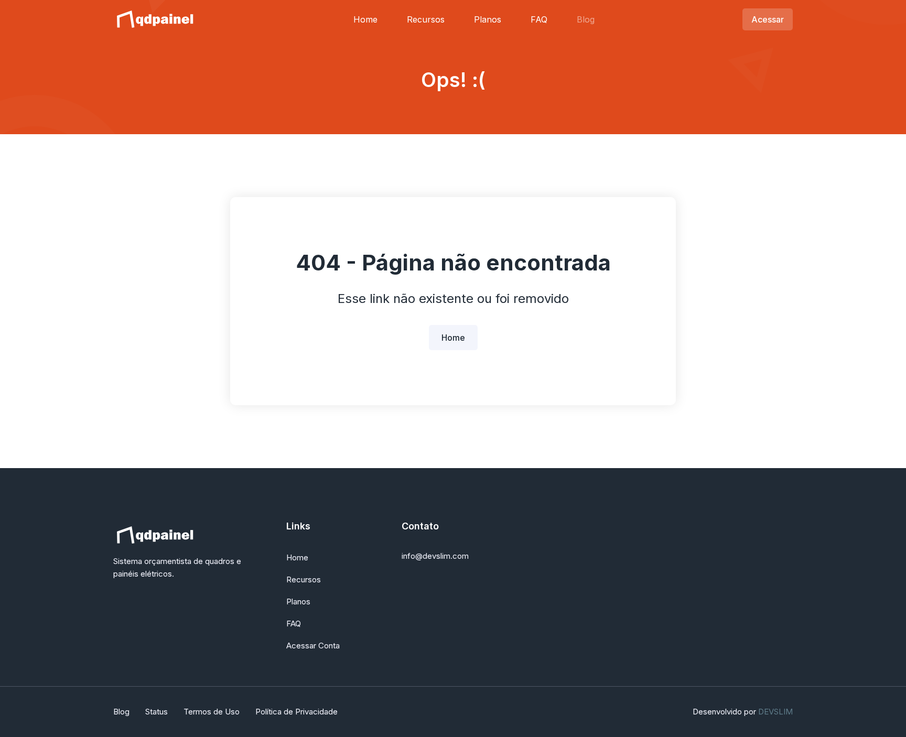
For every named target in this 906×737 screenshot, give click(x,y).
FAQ (539, 19)
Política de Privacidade (296, 712)
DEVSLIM (775, 712)
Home (365, 19)
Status (156, 712)
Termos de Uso (212, 712)
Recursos (426, 19)
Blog (586, 19)
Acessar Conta (313, 646)
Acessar (767, 19)
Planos (487, 19)
